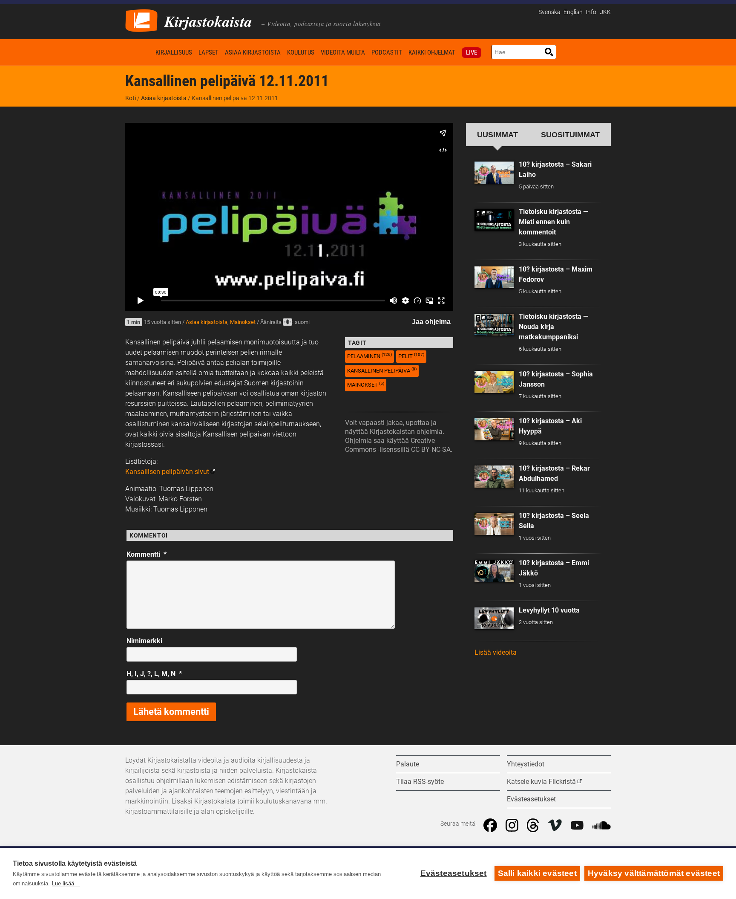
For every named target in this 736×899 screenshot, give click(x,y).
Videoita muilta (343, 52)
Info (591, 12)
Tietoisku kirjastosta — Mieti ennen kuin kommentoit (553, 222)
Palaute (407, 764)
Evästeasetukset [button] (531, 799)
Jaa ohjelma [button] (431, 321)
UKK (605, 12)
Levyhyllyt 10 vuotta (549, 610)
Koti (138, 52)
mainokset (365, 384)
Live (471, 52)
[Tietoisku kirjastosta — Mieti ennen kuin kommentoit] (494, 220)
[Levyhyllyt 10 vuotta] (494, 618)
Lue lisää (63, 883)
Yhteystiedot (525, 764)
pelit (411, 355)
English (573, 12)
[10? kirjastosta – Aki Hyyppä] (494, 429)
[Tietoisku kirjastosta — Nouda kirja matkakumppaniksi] (494, 325)
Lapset (208, 52)
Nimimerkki (144, 641)
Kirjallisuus (173, 52)
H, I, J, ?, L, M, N (154, 674)
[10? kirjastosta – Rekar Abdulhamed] (494, 476)
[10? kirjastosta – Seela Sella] (494, 524)
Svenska (549, 12)
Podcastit (386, 52)
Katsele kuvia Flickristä (541, 782)
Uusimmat (497, 134)
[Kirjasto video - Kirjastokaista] (141, 20)
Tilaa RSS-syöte (420, 782)
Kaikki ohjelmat (431, 52)
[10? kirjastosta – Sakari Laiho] (494, 173)
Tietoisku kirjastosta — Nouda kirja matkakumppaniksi (553, 326)
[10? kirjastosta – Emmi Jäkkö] (494, 571)
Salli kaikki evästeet (537, 873)
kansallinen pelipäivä (382, 370)
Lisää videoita (495, 652)
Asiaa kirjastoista (253, 52)
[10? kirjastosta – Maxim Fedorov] (494, 277)
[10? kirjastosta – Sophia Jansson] (494, 382)
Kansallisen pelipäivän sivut (167, 472)
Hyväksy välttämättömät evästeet (654, 873)
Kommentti (146, 554)
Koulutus (300, 52)
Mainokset (243, 322)
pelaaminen (369, 355)
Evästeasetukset (453, 873)
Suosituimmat (570, 134)
